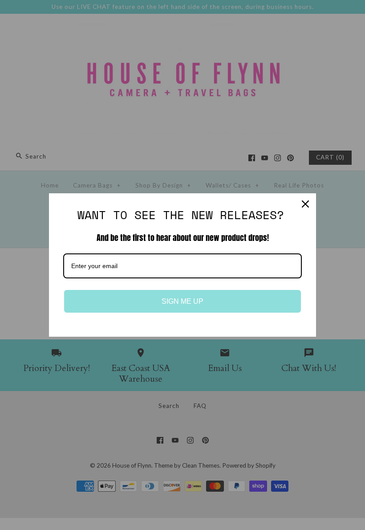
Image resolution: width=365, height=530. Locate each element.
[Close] (305, 204)
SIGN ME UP (182, 301)
